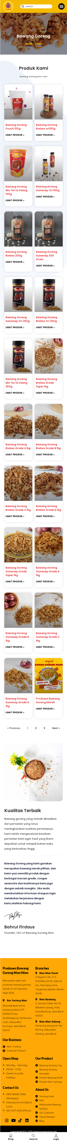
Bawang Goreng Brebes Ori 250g (46, 319)
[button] (61, 6)
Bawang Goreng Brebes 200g (16, 253)
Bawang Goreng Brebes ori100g (46, 126)
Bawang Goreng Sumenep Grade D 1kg (17, 702)
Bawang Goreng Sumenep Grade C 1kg (48, 636)
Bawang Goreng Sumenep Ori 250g (18, 319)
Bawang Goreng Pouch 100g (16, 126)
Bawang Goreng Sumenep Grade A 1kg (47, 571)
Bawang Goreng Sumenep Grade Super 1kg (16, 571)
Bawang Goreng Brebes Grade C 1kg (18, 508)
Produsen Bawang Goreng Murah (48, 700)
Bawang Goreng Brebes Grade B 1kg (48, 446)
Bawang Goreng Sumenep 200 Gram (46, 255)
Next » (56, 728)
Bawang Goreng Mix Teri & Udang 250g (16, 382)
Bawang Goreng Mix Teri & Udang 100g (16, 190)
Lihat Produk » (15, 134)
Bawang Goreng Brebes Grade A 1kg (18, 446)
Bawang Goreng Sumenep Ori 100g (47, 188)
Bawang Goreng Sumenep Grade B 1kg (17, 636)
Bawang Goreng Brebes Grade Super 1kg (46, 382)
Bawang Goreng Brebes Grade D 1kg (48, 508)
